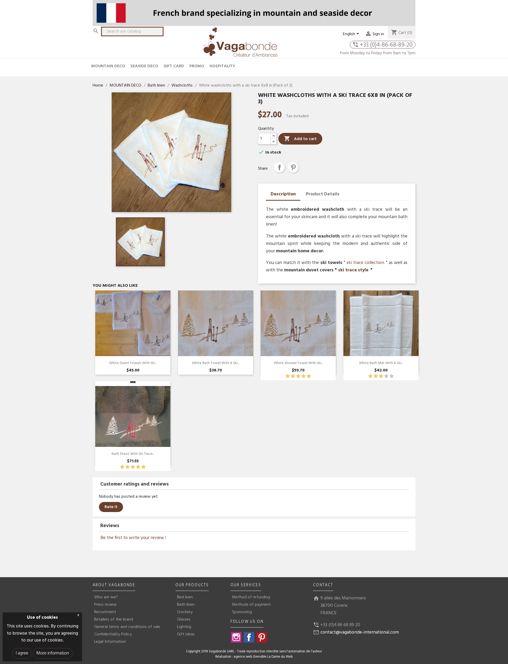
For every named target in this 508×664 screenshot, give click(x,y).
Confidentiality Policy (113, 634)
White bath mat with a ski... (381, 363)
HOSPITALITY (222, 66)
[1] (287, 376)
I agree (22, 653)
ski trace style (353, 270)
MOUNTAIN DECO (108, 66)
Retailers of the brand (113, 619)
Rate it (111, 507)
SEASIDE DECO (144, 66)
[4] (303, 376)
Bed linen (185, 597)
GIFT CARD (174, 66)
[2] (293, 376)
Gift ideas (186, 634)
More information (52, 653)
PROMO (196, 66)
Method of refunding (251, 597)
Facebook (249, 637)
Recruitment (105, 612)
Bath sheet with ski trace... (133, 454)
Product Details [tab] (322, 194)
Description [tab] (283, 194)
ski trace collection (365, 263)
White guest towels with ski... (133, 363)
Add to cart (300, 138)
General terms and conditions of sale (127, 626)
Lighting (184, 626)
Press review (105, 604)
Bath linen (185, 604)
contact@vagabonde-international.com (359, 632)
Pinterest (293, 167)
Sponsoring (242, 612)
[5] (309, 376)
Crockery (185, 612)
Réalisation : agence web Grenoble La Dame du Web (254, 656)
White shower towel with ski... (298, 363)
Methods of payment (251, 604)
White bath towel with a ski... (215, 363)
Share (279, 167)
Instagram (236, 637)
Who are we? (106, 597)
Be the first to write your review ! (133, 538)
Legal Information (110, 641)
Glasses (183, 619)
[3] (298, 376)
